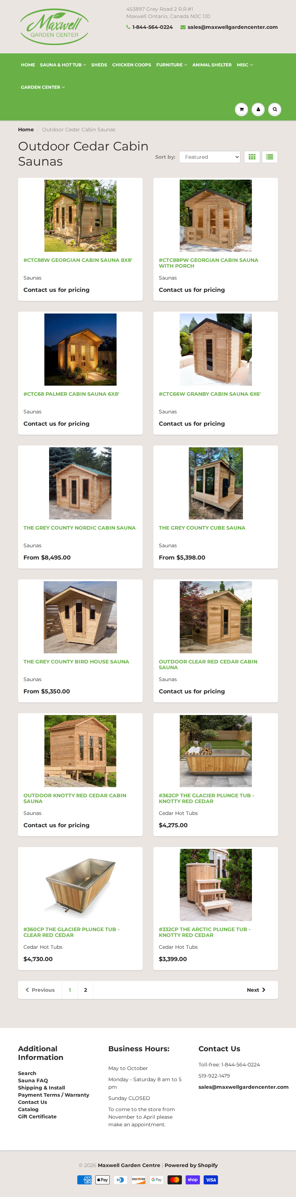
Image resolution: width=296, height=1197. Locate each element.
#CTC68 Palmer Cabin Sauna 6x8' (71, 394)
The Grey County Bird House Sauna (76, 661)
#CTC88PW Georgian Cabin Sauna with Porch (208, 263)
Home (28, 64)
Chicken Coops (131, 64)
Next (253, 990)
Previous (43, 990)
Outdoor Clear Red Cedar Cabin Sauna (208, 664)
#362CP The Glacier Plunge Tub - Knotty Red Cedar (206, 798)
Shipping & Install (41, 1087)
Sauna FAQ (33, 1080)
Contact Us (32, 1102)
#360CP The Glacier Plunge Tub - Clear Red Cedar (71, 932)
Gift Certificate (37, 1116)
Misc (242, 64)
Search (27, 1073)
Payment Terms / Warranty (53, 1095)
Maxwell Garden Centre (129, 1165)
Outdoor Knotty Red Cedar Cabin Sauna (74, 798)
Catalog (28, 1109)
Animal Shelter (212, 64)
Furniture (169, 64)
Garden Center (40, 87)
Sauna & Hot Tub (61, 64)
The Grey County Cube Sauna (202, 528)
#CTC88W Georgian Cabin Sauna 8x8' (77, 260)
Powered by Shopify (191, 1165)
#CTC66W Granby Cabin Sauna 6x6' (210, 394)
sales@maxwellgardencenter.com (233, 27)
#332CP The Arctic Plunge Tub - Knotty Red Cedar (205, 932)
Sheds (99, 64)
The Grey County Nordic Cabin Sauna (79, 528)
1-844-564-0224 (152, 27)
